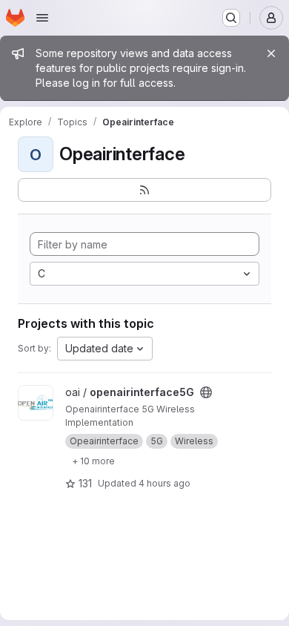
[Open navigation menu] (42, 18)
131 (85, 483)
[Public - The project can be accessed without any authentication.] (206, 392)
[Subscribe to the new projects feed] (144, 190)
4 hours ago (164, 483)
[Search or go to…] (231, 18)
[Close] (271, 53)
